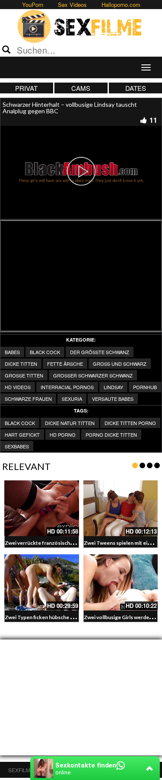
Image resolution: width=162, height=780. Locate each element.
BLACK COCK (45, 351)
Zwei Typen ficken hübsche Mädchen (48, 617)
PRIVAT (26, 88)
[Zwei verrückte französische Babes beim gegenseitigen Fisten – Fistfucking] (41, 508)
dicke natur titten (70, 422)
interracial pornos (67, 387)
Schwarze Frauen (28, 398)
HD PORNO (63, 434)
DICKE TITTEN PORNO (130, 422)
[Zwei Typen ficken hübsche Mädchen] (41, 582)
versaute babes (112, 398)
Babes (12, 351)
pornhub (145, 387)
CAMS (80, 88)
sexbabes (17, 446)
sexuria (72, 398)
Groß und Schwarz (119, 363)
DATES (135, 88)
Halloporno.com (121, 4)
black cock (20, 422)
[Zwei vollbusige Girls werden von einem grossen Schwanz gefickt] (120, 582)
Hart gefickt (22, 434)
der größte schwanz (99, 351)
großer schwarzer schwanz (93, 375)
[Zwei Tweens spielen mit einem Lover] (120, 508)
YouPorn (32, 4)
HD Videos (18, 387)
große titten (24, 375)
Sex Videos (72, 4)
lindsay (113, 387)
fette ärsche (65, 363)
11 (153, 120)
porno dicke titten (111, 434)
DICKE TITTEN (21, 363)
